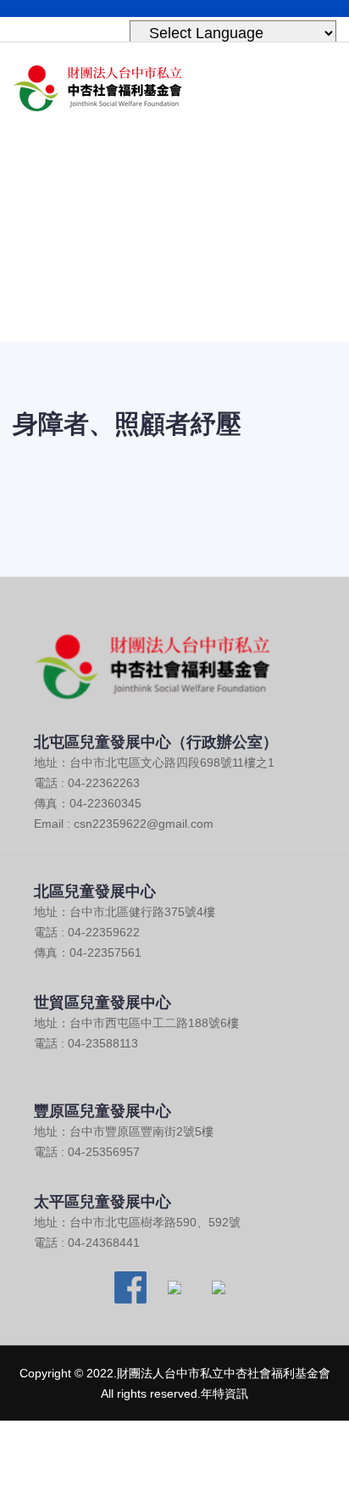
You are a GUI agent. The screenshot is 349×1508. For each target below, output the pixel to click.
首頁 (123, 263)
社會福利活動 (201, 263)
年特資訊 (224, 1393)
